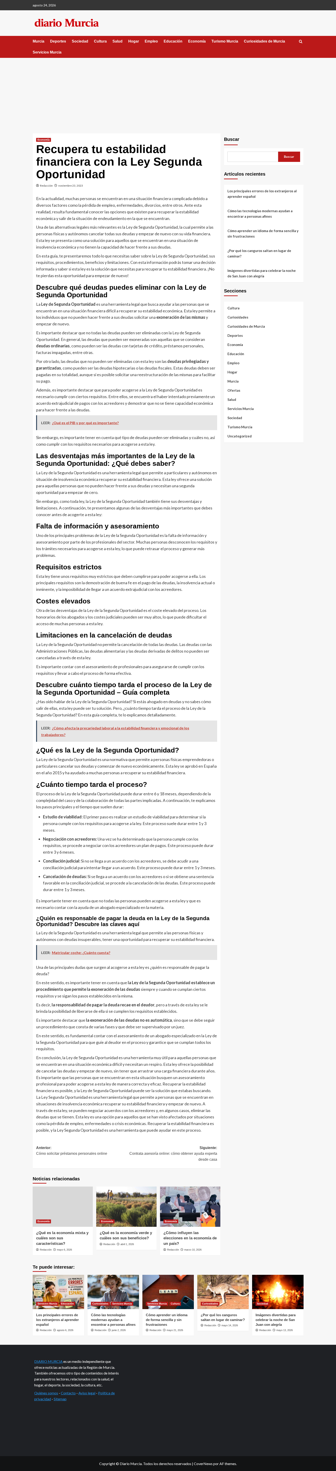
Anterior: (71, 1151)
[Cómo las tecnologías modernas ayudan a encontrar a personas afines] (113, 1292)
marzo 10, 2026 (193, 1249)
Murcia (38, 41)
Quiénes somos (46, 1393)
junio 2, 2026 (119, 1330)
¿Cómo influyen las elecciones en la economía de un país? (190, 1238)
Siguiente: (173, 1153)
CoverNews (203, 1463)
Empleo (151, 41)
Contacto (68, 1393)
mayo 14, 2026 (229, 1325)
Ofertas (233, 390)
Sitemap (60, 1399)
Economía (197, 41)
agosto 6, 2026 (65, 1330)
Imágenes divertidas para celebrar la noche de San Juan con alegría (261, 273)
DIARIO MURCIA (48, 1361)
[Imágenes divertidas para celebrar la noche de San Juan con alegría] (278, 1292)
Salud (117, 41)
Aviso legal (86, 1393)
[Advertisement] (168, 92)
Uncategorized (239, 436)
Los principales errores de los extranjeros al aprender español (262, 193)
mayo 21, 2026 (175, 1330)
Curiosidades (237, 317)
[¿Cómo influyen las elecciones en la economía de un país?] (190, 1207)
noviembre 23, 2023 (70, 185)
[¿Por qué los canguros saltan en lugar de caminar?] (223, 1292)
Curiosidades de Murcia (264, 41)
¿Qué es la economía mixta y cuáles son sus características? (62, 1238)
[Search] (301, 42)
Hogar (133, 41)
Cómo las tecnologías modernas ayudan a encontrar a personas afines (260, 213)
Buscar (231, 139)
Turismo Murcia (224, 41)
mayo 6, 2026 (64, 1249)
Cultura (100, 41)
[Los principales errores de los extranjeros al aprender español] (58, 1292)
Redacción (46, 185)
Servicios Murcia (47, 52)
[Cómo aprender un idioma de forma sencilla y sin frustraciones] (168, 1292)
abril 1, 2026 (127, 1244)
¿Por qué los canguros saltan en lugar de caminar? (259, 253)
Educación (173, 41)
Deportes (58, 41)
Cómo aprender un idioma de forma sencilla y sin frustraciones (263, 233)
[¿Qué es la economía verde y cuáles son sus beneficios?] (126, 1207)
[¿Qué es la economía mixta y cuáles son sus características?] (63, 1207)
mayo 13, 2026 (284, 1330)
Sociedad (80, 41)
